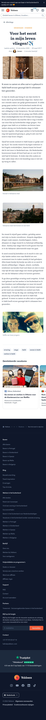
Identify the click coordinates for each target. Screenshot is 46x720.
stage (16, 350)
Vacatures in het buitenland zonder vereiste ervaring (21, 518)
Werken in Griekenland (11, 526)
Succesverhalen (8, 510)
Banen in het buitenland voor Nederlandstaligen (20, 514)
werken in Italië (9, 354)
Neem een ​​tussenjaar (10, 502)
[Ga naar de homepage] (23, 677)
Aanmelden (36, 628)
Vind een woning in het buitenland (15, 506)
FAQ (4, 590)
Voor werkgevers (9, 556)
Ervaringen (6, 483)
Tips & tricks (7, 487)
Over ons (6, 548)
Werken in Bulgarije (10, 538)
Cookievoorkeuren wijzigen (24, 705)
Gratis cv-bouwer (9, 567)
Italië (24, 350)
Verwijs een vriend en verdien (13, 571)
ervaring (7, 350)
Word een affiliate (9, 575)
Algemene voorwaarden (24, 701)
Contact (5, 594)
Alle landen (7, 498)
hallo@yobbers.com (10, 644)
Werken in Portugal (9, 522)
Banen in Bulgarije (9, 464)
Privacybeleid (8, 705)
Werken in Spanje (9, 530)
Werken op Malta (9, 534)
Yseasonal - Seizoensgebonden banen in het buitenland (22, 608)
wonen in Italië (35, 350)
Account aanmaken (9, 598)
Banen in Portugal (9, 448)
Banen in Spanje (8, 456)
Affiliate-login (8, 579)
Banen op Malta (8, 460)
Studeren (21, 427)
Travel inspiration (9, 479)
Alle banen (6, 444)
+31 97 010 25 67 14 (10, 640)
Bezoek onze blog (9, 475)
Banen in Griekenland (10, 452)
